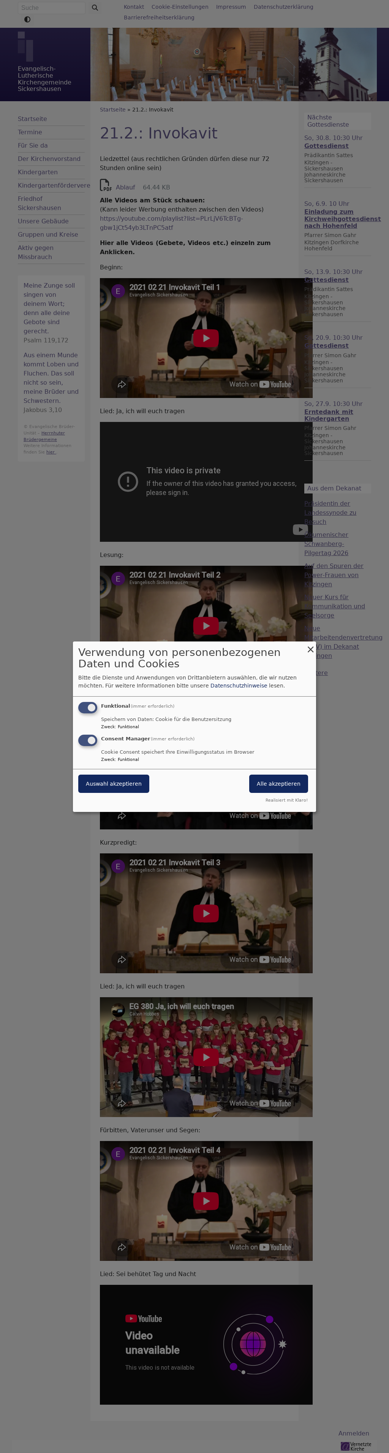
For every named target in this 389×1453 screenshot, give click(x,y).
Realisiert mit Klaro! (287, 800)
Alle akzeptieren (278, 784)
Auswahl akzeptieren (114, 784)
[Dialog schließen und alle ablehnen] (310, 646)
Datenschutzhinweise (238, 686)
